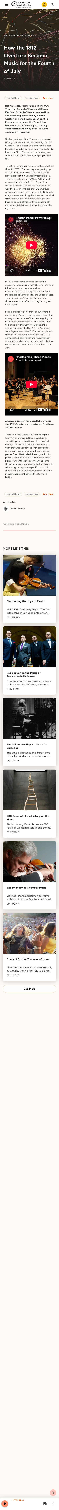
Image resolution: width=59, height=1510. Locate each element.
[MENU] (6, 4)
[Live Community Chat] (53, 1492)
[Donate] (44, 4)
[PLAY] (4, 1503)
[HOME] (21, 4)
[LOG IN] (52, 4)
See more (48, 98)
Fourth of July (13, 98)
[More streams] (45, 1504)
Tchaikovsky (31, 98)
